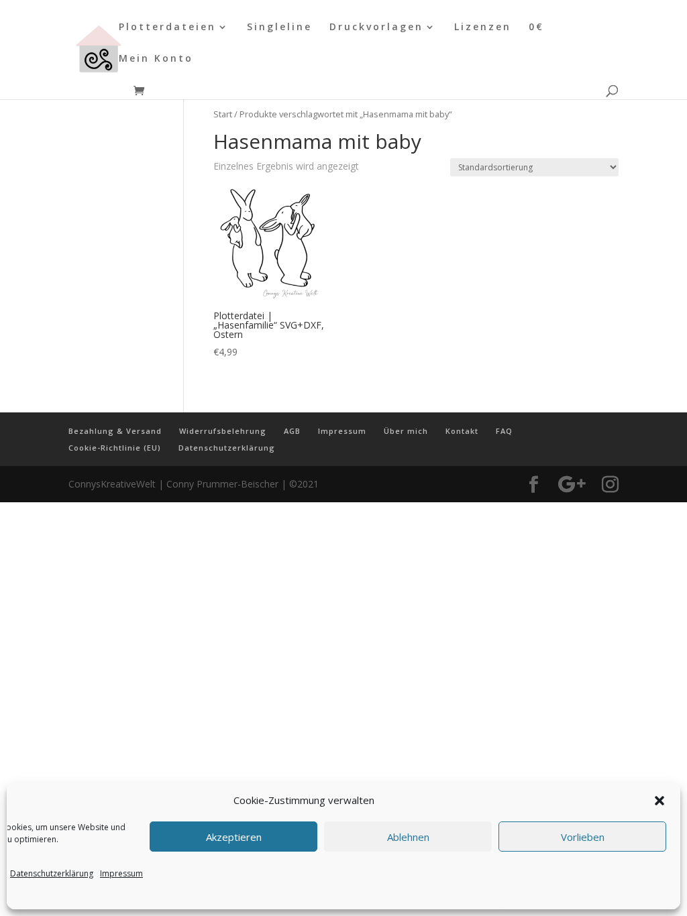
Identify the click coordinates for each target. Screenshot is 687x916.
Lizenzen (482, 27)
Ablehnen (408, 837)
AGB (292, 431)
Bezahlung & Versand (115, 431)
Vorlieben (582, 837)
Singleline (279, 27)
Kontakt (461, 431)
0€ (536, 27)
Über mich (406, 431)
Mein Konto (156, 59)
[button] (659, 800)
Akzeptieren (234, 837)
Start (222, 114)
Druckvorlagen (376, 27)
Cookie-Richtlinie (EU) (114, 448)
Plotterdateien (167, 27)
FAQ (504, 431)
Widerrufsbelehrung (222, 431)
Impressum (121, 873)
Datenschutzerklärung (51, 873)
